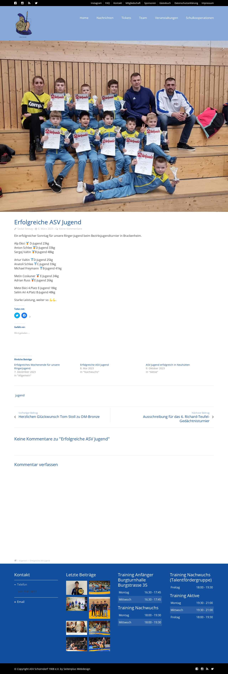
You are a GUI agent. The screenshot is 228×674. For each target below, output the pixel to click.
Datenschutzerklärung (186, 3)
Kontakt (117, 3)
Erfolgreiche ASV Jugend (94, 364)
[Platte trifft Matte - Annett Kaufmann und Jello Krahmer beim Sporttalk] (76, 628)
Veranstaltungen (166, 18)
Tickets (126, 18)
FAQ (107, 3)
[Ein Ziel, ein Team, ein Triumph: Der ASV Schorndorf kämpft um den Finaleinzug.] (99, 644)
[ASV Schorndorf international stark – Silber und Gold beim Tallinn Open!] (76, 604)
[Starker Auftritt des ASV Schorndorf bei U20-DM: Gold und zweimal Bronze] (99, 608)
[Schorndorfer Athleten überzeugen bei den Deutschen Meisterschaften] (76, 588)
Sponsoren (150, 3)
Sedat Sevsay (25, 228)
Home (84, 18)
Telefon (22, 584)
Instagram (96, 3)
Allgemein (23, 560)
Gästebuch (165, 3)
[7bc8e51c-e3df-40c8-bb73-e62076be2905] (114, 126)
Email (20, 602)
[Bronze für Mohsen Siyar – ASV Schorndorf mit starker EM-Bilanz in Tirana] (99, 588)
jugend (20, 395)
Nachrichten (105, 18)
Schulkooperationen (200, 18)
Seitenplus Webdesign (77, 669)
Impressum (208, 3)
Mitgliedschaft (133, 3)
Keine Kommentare (70, 228)
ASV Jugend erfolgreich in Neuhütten (168, 364)
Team (143, 18)
